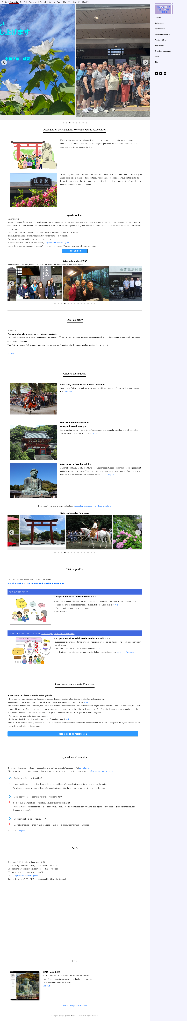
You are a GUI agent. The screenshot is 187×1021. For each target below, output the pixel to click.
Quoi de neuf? (160, 28)
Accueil (158, 17)
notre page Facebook (125, 652)
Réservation (159, 45)
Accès (157, 56)
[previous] (4, 62)
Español (23, 2)
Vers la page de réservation (73, 733)
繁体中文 (76, 2)
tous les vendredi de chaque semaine (45, 583)
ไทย (58, 2)
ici (93, 608)
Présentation (159, 23)
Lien (157, 62)
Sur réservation (15, 583)
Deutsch (43, 2)
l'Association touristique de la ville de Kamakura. (92, 506)
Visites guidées (160, 40)
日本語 (85, 2)
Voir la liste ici (84, 768)
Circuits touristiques (162, 34)
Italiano (52, 2)
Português (33, 2)
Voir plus (46, 985)
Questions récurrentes (163, 51)
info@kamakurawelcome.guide (56, 242)
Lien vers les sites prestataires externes (75, 1005)
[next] (145, 62)
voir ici (115, 604)
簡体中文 (66, 2)
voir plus (11, 353)
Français (14, 2)
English (5, 2)
